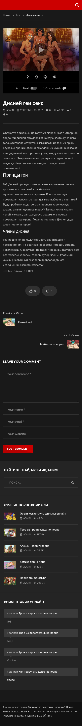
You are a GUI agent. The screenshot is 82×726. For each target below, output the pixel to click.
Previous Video (13, 313)
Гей (18, 15)
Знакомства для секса (40, 707)
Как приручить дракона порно (38, 672)
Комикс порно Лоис (32, 562)
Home (6, 15)
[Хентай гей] (9, 322)
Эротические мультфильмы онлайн (43, 514)
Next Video (71, 335)
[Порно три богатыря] (10, 581)
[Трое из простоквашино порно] (10, 532)
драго (11, 680)
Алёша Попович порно (34, 546)
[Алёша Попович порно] (10, 549)
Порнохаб (59, 707)
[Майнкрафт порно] (73, 344)
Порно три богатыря (33, 578)
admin (10, 110)
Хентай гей (25, 322)
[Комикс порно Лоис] (10, 565)
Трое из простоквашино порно (40, 530)
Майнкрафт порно (52, 344)
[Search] (77, 5)
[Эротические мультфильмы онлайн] (10, 517)
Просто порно (19, 711)
